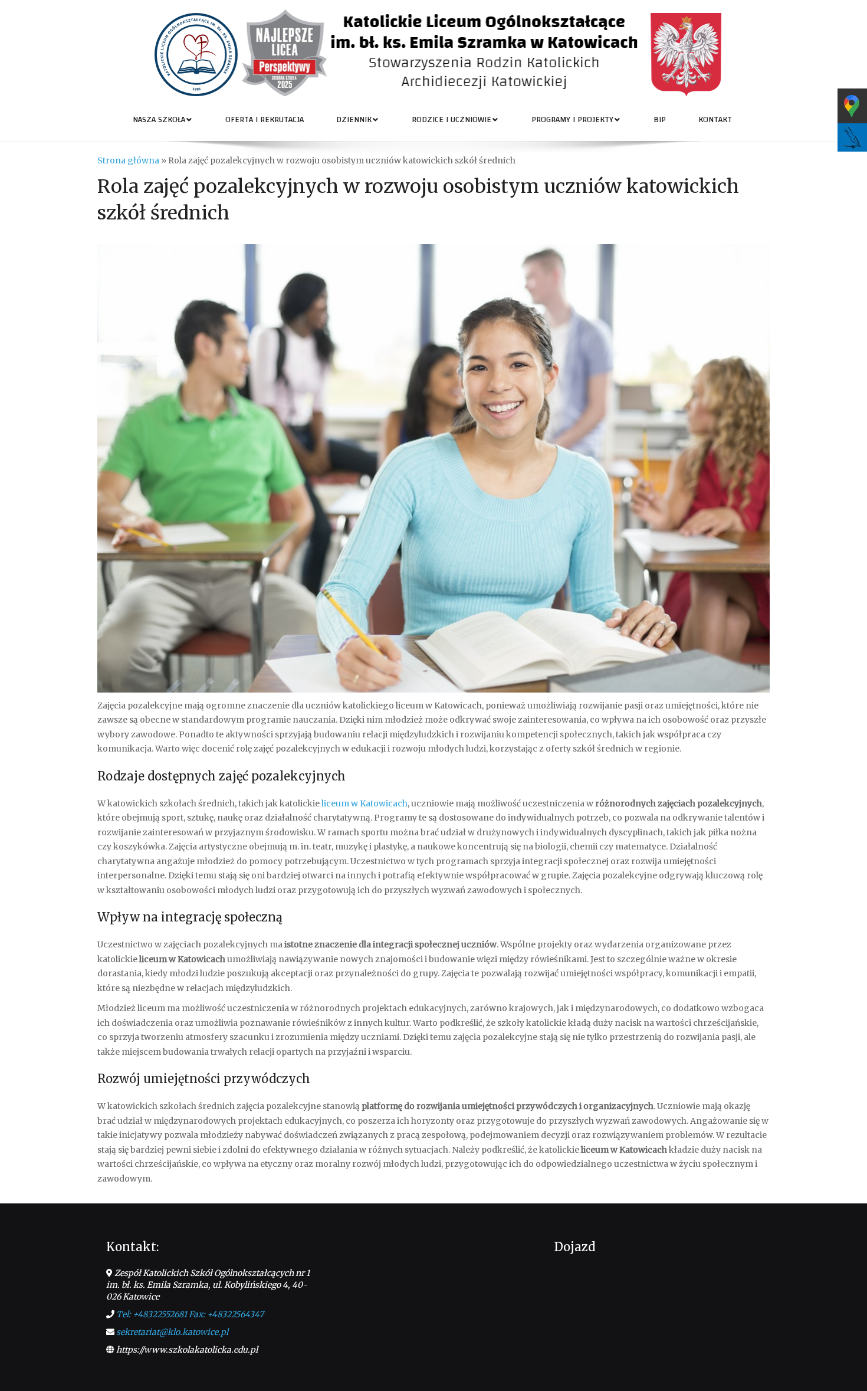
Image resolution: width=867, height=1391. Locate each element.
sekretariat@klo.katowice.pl (172, 1332)
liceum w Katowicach (364, 803)
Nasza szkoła (159, 119)
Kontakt (715, 119)
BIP (659, 119)
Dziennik (354, 119)
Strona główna (128, 160)
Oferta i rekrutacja (264, 119)
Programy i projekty (572, 119)
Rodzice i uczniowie (451, 119)
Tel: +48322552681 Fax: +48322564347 (190, 1314)
